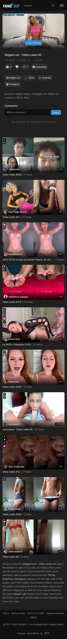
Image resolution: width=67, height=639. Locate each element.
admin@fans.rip (35, 633)
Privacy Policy (18, 613)
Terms (6, 613)
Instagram (14, 84)
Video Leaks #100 (11, 514)
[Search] (53, 5)
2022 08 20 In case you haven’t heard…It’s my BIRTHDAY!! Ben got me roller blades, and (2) (28, 259)
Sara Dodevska (16, 466)
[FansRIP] (11, 5)
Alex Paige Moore (17, 211)
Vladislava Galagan (18, 296)
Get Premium (35, 43)
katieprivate (14, 509)
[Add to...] (25, 67)
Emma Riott (14, 339)
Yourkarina (13, 169)
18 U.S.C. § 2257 (36, 613)
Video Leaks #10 (11, 471)
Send (56, 112)
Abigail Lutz (14, 77)
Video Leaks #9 (10, 556)
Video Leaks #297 (11, 386)
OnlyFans (46, 77)
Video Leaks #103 (11, 302)
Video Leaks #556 (12, 174)
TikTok (31, 77)
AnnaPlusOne (15, 254)
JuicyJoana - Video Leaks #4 (17, 429)
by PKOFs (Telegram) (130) (16, 344)
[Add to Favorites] (17, 67)
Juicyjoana (13, 424)
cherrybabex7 (15, 551)
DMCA (33, 617)
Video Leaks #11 (10, 217)
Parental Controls (55, 613)
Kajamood (13, 381)
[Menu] (61, 5)
